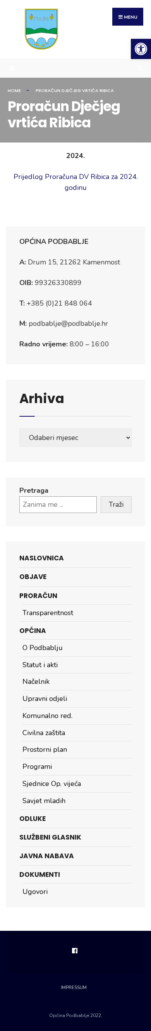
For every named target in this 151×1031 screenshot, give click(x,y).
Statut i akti (40, 664)
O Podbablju (42, 647)
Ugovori (35, 891)
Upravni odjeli (44, 698)
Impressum (74, 988)
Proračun (38, 595)
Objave (32, 576)
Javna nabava (46, 856)
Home (14, 90)
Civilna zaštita (43, 732)
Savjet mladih (43, 800)
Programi (37, 766)
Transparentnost (47, 612)
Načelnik (36, 681)
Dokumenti (39, 874)
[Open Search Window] (139, 68)
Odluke (32, 818)
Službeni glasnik (50, 837)
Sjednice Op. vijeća (51, 783)
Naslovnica (41, 558)
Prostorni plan (44, 749)
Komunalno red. (47, 715)
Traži (116, 504)
